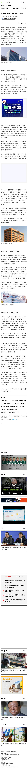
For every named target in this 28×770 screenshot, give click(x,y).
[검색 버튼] (23, 2)
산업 (14, 8)
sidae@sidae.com (16, 419)
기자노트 (3, 724)
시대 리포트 (4, 453)
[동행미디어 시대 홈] (5, 2)
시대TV (3, 475)
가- (19, 23)
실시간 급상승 (19, 576)
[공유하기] (21, 2)
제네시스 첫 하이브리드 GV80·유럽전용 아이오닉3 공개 (14, 406)
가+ (26, 23)
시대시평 (3, 698)
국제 (23, 8)
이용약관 (2, 751)
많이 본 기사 (8, 576)
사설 (2, 528)
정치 (7, 8)
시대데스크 (4, 651)
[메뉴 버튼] (26, 2)
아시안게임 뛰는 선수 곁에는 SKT (9, 409)
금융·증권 (18, 8)
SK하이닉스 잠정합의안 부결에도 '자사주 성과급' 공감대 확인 (14, 403)
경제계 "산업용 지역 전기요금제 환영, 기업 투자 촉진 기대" (14, 401)
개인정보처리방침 (14, 751)
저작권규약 (8, 751)
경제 (10, 8)
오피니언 (3, 8)
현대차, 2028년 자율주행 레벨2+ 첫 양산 (10, 412)
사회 (26, 8)
